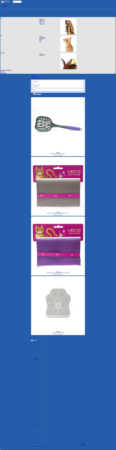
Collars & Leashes (42, 21)
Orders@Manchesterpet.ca (82, 445)
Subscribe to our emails (36, 425)
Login (4, 6)
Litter (40, 39)
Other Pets (3, 52)
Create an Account (6, 7)
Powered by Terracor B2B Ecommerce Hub (46, 446)
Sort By (32, 94)
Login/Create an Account (36, 341)
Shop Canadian (4, 73)
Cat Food (40, 36)
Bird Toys (40, 53)
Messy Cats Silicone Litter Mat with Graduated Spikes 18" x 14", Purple (58, 272)
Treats (40, 41)
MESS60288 (58, 152)
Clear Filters (32, 92)
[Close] (0, 449)
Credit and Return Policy (36, 358)
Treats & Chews (41, 24)
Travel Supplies (41, 23)
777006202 (58, 331)
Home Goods (41, 20)
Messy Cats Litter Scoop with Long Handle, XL (58, 153)
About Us (34, 392)
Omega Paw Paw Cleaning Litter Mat (58, 332)
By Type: (34, 77)
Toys (40, 22)
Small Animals (41, 55)
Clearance (3, 71)
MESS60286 (58, 271)
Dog (1, 18)
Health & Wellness (42, 19)
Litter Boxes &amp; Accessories (38, 78)
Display (32, 93)
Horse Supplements (42, 54)
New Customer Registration (6, 70)
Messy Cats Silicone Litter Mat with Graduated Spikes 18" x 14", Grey (58, 213)
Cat (1, 35)
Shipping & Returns (35, 359)
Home (34, 74)
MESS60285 (58, 212)
